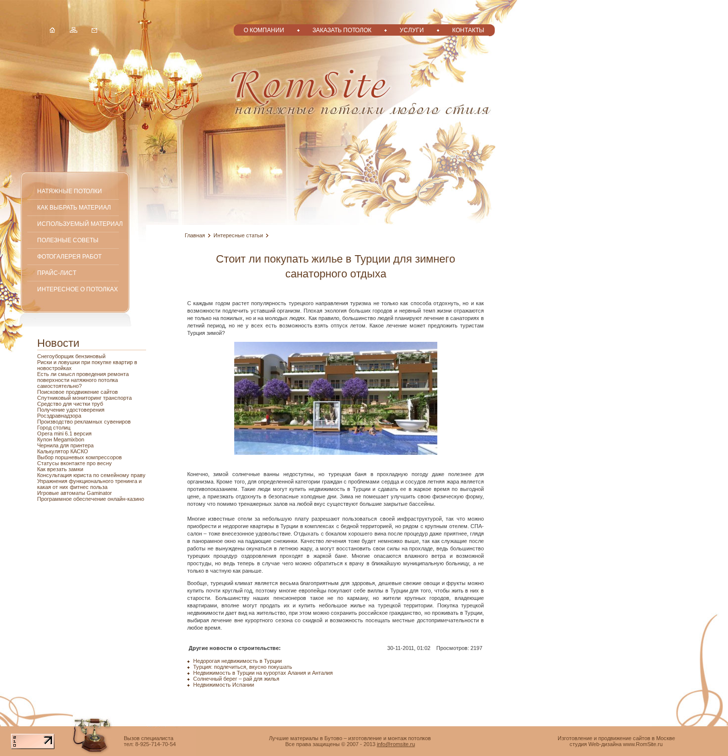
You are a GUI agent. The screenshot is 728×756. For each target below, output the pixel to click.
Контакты (468, 30)
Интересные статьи (238, 235)
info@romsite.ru (396, 744)
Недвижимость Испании (223, 685)
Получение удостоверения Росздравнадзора (70, 413)
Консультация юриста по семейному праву (91, 475)
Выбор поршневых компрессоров (79, 457)
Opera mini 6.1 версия (64, 433)
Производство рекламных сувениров (84, 422)
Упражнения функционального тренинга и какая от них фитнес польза (89, 484)
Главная (195, 235)
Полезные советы (68, 240)
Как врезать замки (60, 469)
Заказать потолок (341, 30)
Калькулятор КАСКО (62, 451)
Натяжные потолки (69, 191)
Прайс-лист (56, 273)
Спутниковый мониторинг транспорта (84, 398)
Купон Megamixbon (60, 439)
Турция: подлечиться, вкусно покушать (242, 667)
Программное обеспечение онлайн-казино (90, 499)
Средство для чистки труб (70, 404)
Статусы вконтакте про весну (74, 463)
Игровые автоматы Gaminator (74, 493)
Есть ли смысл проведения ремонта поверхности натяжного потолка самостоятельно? (83, 380)
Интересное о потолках (77, 289)
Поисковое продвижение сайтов (77, 392)
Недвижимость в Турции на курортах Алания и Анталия (263, 673)
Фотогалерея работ (69, 256)
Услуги (412, 30)
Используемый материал (80, 223)
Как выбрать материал (74, 207)
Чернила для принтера (65, 445)
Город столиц (53, 428)
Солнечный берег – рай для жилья (236, 679)
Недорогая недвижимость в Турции (237, 661)
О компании (264, 30)
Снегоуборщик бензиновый (71, 356)
